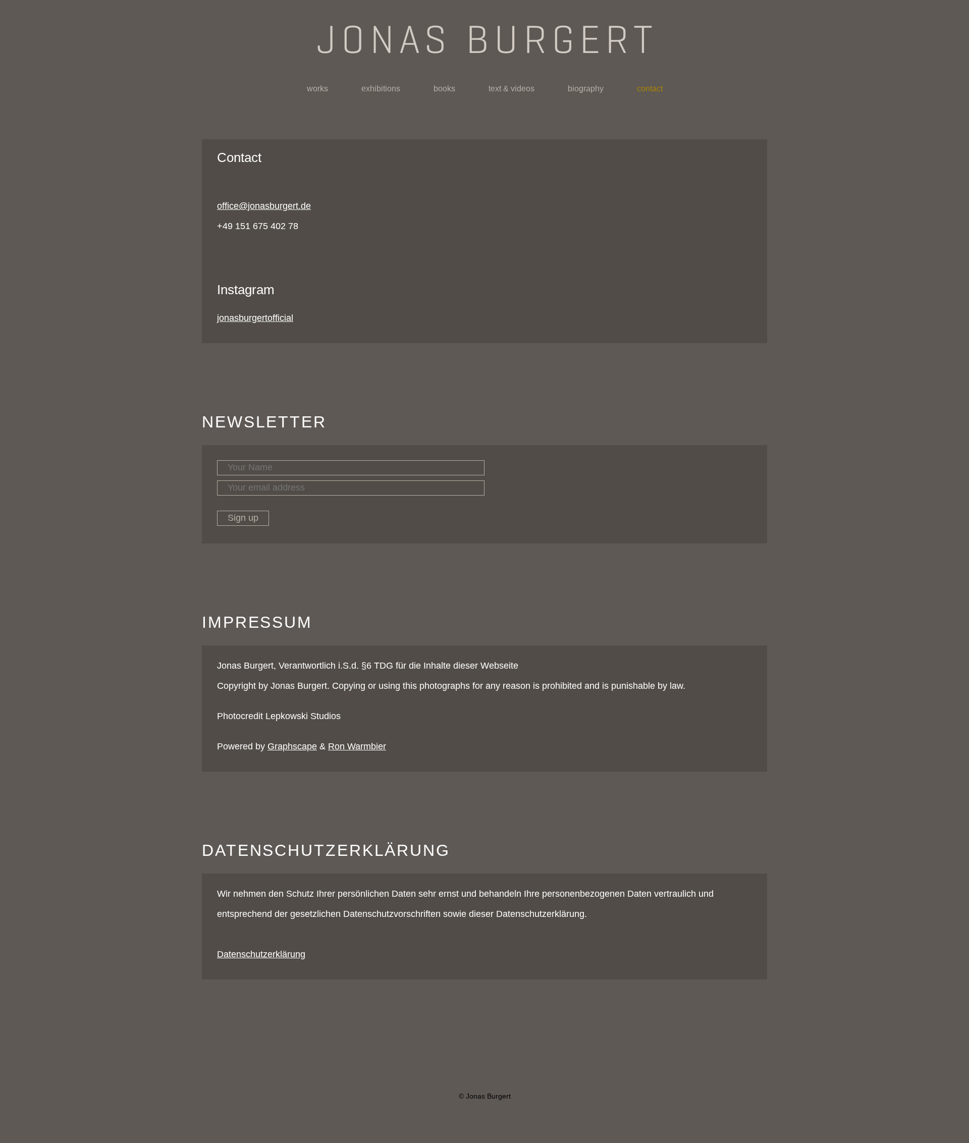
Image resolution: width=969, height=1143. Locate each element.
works (317, 88)
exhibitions (380, 88)
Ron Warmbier (357, 746)
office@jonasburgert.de (264, 206)
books (444, 88)
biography (586, 88)
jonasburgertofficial (255, 318)
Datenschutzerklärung (261, 954)
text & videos (511, 88)
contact (650, 88)
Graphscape (292, 746)
